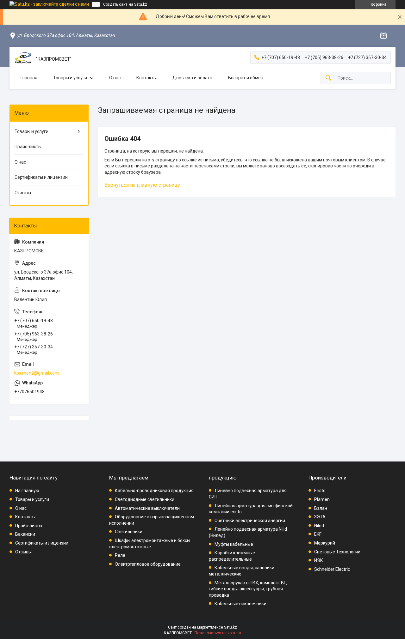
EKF (317, 534)
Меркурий (324, 543)
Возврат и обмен (245, 77)
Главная (29, 77)
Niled (319, 525)
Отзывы (23, 192)
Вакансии (25, 534)
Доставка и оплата (192, 77)
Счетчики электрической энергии (250, 520)
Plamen (322, 499)
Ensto (320, 490)
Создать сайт (115, 4)
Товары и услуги (70, 77)
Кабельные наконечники (240, 603)
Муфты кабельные (234, 544)
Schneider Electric (332, 569)
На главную (27, 490)
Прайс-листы (28, 146)
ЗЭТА (320, 516)
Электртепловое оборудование (148, 564)
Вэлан (320, 508)
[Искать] (328, 78)
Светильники (128, 531)
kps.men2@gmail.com (36, 373)
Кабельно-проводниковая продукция (154, 490)
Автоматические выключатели (147, 508)
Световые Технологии (337, 551)
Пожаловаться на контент (218, 633)
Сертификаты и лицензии (41, 177)
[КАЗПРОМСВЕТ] (22, 59)
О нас (115, 77)
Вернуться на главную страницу (142, 185)
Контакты (146, 77)
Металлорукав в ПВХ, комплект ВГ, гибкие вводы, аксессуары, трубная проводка (248, 589)
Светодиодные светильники (144, 499)
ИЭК (318, 560)
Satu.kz (230, 627)
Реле (120, 555)
